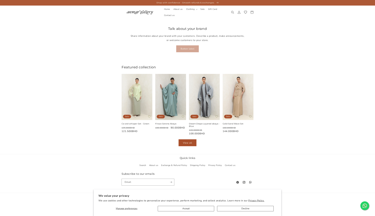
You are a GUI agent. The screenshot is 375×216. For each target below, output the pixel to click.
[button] (191, 9)
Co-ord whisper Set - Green (135, 123)
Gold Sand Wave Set (233, 123)
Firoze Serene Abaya (166, 123)
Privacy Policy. (256, 200)
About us (153, 165)
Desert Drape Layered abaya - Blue (204, 124)
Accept (186, 208)
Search (142, 165)
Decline (245, 208)
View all (187, 142)
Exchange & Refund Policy (174, 165)
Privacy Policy (215, 165)
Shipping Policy (197, 165)
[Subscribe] (171, 182)
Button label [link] (187, 48)
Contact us (230, 165)
